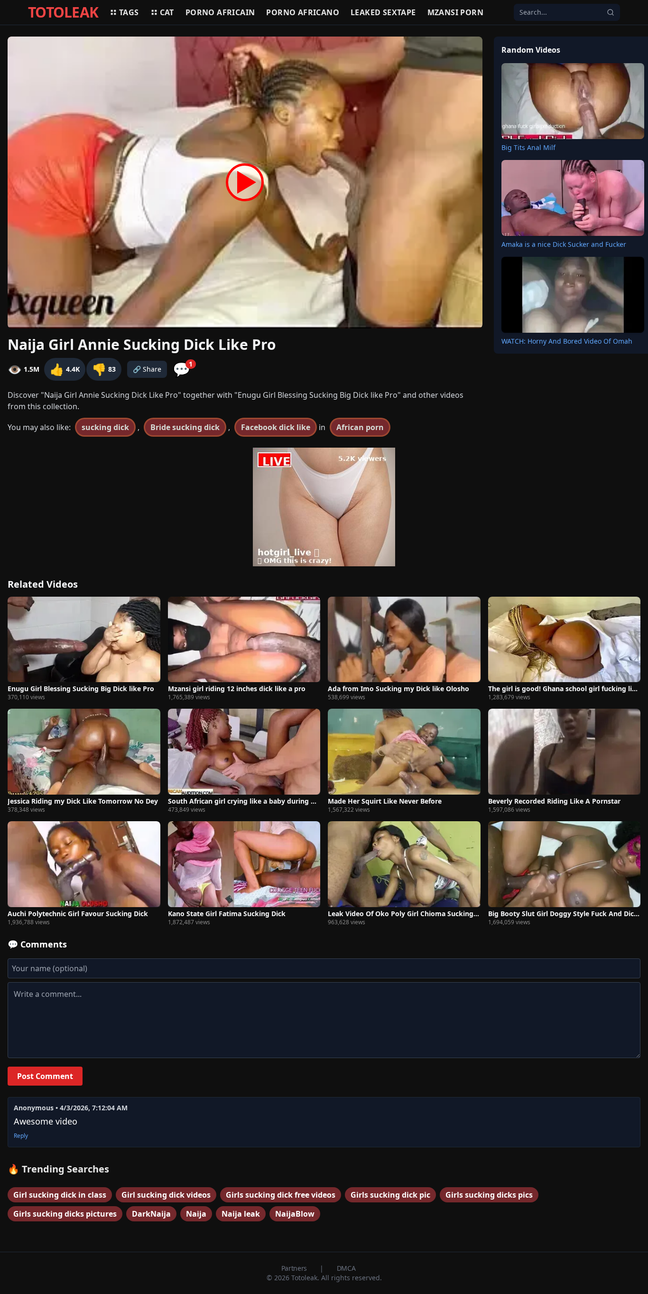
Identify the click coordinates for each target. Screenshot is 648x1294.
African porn (360, 427)
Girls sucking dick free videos (280, 1195)
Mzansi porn (455, 12)
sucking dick (105, 427)
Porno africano (302, 12)
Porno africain (220, 12)
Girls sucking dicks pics (489, 1195)
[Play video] (245, 182)
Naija (196, 1214)
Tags (129, 12)
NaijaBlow (295, 1214)
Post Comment (45, 1076)
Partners (295, 1268)
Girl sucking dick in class (59, 1195)
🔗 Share (147, 369)
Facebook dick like (275, 427)
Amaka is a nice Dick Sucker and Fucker (563, 244)
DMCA (346, 1268)
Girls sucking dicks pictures (65, 1214)
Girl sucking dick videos (166, 1195)
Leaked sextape (383, 12)
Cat (167, 12)
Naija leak (241, 1214)
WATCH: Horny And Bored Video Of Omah (566, 341)
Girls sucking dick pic (390, 1195)
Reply (21, 1136)
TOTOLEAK (63, 12)
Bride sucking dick (185, 427)
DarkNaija (151, 1214)
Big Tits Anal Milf (528, 147)
